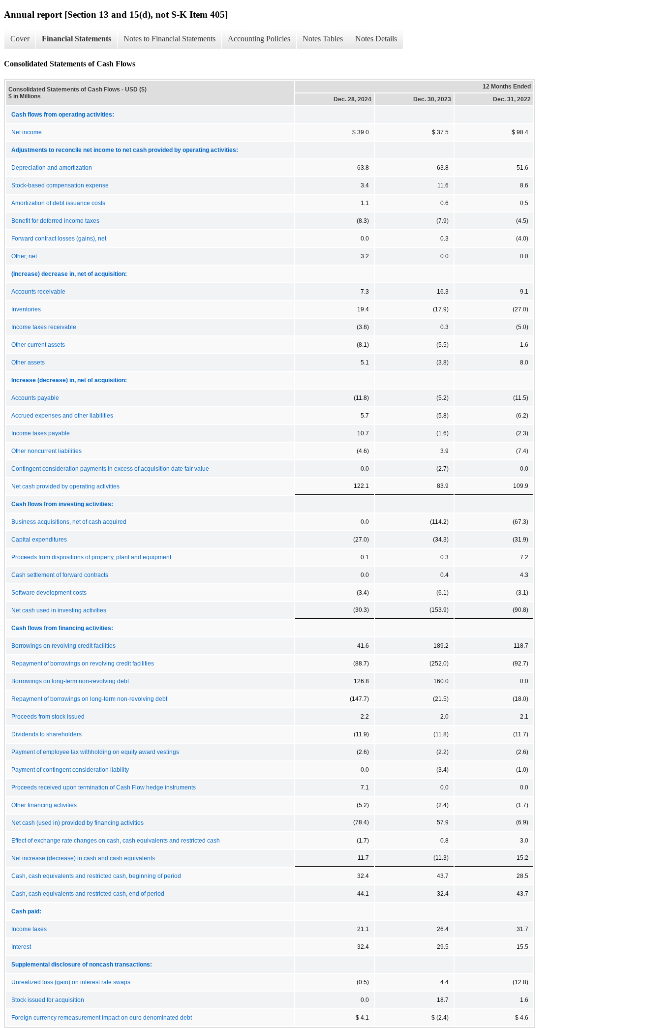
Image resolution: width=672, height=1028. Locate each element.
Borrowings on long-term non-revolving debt (70, 681)
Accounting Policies (259, 38)
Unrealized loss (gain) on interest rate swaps (70, 982)
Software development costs (49, 593)
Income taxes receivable (43, 327)
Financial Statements (76, 38)
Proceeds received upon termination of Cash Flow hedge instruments (103, 787)
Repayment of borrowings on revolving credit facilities (82, 663)
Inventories (26, 309)
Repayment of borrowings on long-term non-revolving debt (89, 699)
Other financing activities (44, 805)
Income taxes (29, 929)
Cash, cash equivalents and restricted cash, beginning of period (96, 876)
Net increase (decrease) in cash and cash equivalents (83, 858)
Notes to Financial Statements (169, 38)
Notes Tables (323, 38)
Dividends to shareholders (46, 734)
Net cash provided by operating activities (65, 486)
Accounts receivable (38, 292)
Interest (21, 947)
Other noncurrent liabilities (46, 451)
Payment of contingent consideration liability (70, 770)
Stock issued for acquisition (47, 1000)
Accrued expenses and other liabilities (62, 416)
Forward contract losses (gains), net (58, 239)
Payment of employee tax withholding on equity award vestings (95, 752)
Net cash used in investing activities (58, 610)
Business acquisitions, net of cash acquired (68, 522)
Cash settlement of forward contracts (59, 575)
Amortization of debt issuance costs (58, 203)
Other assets (28, 362)
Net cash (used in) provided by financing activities (77, 823)
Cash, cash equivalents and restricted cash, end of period (87, 894)
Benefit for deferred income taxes (55, 221)
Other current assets (38, 345)
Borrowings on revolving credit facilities (63, 646)
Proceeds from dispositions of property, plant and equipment (91, 557)
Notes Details (376, 38)
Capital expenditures (39, 540)
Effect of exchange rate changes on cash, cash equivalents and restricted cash (115, 841)
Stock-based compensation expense (60, 185)
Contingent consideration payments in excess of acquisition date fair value (110, 469)
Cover (20, 38)
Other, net (24, 256)
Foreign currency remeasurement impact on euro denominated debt (101, 1018)
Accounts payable (35, 398)
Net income (26, 132)
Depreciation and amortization (51, 168)
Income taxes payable (40, 433)
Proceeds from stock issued (48, 717)
